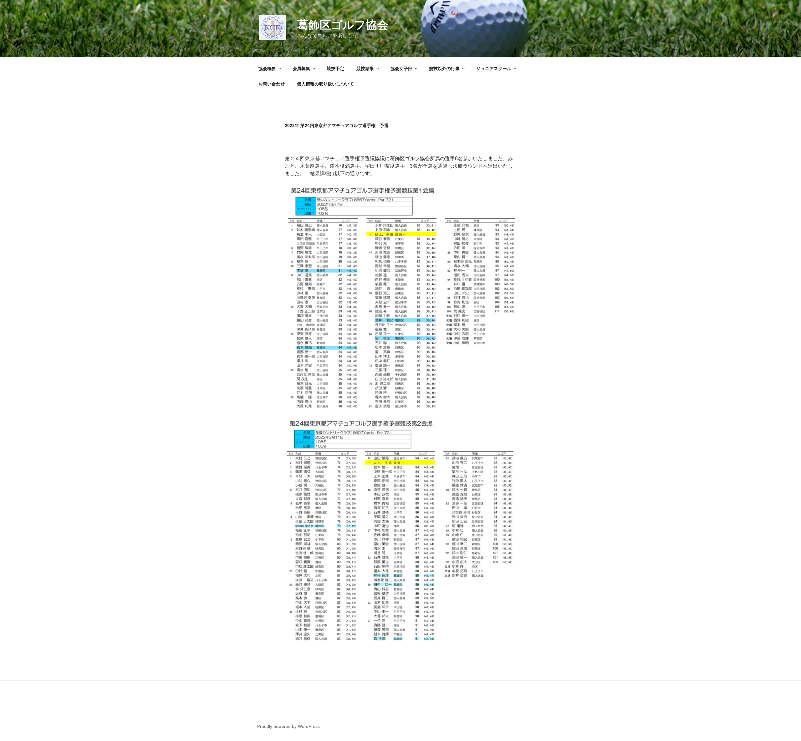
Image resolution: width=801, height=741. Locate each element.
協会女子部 (401, 68)
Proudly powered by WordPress (288, 726)
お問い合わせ (271, 83)
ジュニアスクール (493, 68)
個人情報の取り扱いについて (325, 83)
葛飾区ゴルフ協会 (342, 24)
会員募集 (301, 68)
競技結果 (365, 68)
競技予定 (335, 68)
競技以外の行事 (444, 68)
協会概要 (267, 68)
